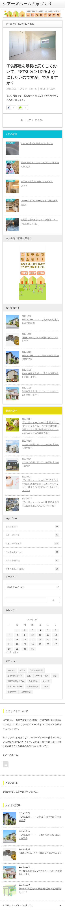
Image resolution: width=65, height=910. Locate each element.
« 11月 (8, 652)
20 (56, 640)
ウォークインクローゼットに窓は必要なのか (39, 202)
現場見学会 (33, 681)
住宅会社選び (32, 686)
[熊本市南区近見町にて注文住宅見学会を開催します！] (12, 375)
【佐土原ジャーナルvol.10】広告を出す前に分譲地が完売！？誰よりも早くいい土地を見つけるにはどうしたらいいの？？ (40, 485)
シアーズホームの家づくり (27, 3)
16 (25, 640)
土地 (29, 676)
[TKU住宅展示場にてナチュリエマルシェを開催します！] (12, 393)
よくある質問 (49, 89)
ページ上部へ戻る (60, 905)
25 (40, 644)
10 (32, 635)
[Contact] (5, 764)
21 (9, 644)
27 (56, 644)
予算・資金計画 (36, 670)
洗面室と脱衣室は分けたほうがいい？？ (37, 183)
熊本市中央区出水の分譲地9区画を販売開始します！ (40, 890)
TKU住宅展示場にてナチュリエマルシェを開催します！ (40, 393)
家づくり (46, 681)
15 (17, 640)
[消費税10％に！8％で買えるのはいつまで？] (12, 339)
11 (40, 635)
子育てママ (12, 692)
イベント (11, 670)
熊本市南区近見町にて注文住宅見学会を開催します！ (40, 375)
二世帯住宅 (26, 692)
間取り (22, 670)
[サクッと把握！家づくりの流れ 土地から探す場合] (12, 446)
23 (25, 644)
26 (48, 644)
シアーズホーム (30, 89)
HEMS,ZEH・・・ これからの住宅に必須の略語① (40, 321)
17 (32, 640)
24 (32, 644)
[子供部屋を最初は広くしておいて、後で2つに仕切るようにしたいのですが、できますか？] (32, 45)
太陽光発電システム (16, 681)
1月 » (15, 652)
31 (32, 649)
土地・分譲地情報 (15, 686)
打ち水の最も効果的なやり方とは (37, 143)
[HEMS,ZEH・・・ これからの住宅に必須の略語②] (12, 357)
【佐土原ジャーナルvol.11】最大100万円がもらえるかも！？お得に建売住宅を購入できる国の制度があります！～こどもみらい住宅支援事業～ (40, 427)
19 (48, 640)
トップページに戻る (34, 120)
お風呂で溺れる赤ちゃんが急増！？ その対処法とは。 (39, 221)
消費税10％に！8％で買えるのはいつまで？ (40, 339)
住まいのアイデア (15, 676)
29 (17, 649)
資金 (55, 676)
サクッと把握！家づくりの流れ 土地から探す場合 (40, 446)
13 (56, 635)
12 (48, 635)
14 (9, 640)
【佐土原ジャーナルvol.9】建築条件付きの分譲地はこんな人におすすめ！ (40, 504)
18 (40, 640)
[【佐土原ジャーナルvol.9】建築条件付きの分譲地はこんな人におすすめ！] (12, 504)
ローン (45, 686)
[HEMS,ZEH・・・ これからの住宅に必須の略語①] (12, 322)
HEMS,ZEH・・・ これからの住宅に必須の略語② (40, 357)
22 (17, 644)
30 (25, 649)
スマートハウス (41, 676)
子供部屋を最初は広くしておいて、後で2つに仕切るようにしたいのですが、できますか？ (32, 74)
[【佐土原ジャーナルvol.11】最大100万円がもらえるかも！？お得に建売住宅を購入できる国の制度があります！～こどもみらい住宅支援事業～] (12, 424)
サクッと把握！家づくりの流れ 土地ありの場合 (40, 464)
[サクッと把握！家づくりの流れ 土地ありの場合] (12, 464)
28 (9, 649)
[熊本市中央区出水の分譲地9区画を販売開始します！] (9, 890)
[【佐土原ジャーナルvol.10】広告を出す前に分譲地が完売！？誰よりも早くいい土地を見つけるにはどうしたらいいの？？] (12, 482)
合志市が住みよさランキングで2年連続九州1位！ (40, 164)
